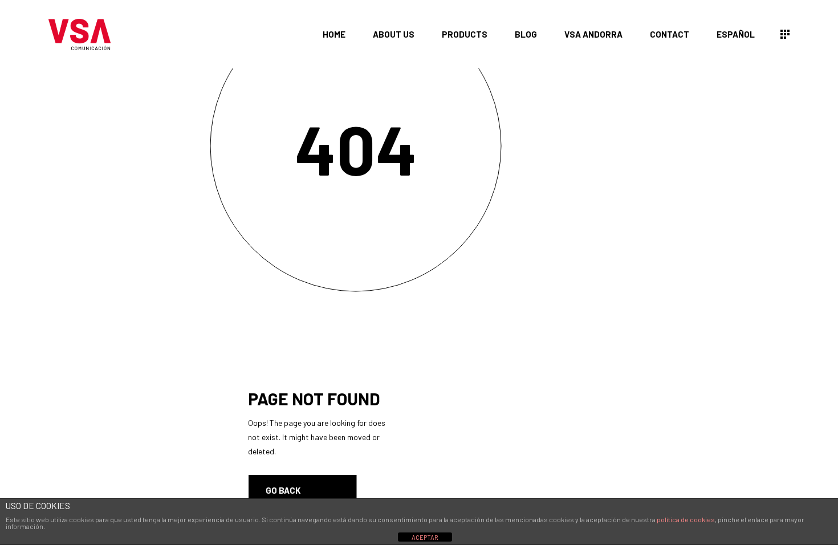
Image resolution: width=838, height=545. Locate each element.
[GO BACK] (302, 490)
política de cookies (686, 519)
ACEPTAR (425, 537)
